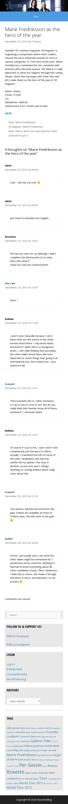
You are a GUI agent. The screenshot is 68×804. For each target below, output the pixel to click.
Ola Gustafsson (46, 760)
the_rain (10, 283)
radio (44, 766)
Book (27, 732)
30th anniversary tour (18, 728)
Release (52, 766)
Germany (25, 741)
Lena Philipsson (15, 750)
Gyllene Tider (41, 740)
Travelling (52, 779)
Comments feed (17, 674)
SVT (22, 779)
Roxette (15, 772)
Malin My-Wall (49, 750)
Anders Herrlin (44, 728)
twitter (10, 783)
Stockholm (43, 772)
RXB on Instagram (18, 644)
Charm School (38, 732)
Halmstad (18, 746)
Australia (19, 732)
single (34, 772)
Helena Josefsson (34, 746)
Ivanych (10, 384)
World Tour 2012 (19, 787)
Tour (43, 778)
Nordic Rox (30, 759)
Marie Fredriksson (25, 122)
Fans (11, 122)
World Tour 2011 (31, 783)
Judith (9, 538)
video (15, 783)
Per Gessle (30, 765)
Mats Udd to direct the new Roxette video (33, 131)
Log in (11, 664)
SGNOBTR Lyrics (18, 135)
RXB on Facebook (18, 636)
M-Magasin (15, 126)
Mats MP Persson (45, 755)
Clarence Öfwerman (30, 736)
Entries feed (14, 669)
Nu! (37, 760)
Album (34, 728)
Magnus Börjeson (33, 750)
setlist (28, 772)
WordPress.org (16, 679)
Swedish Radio (31, 778)
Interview (52, 746)
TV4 (59, 779)
